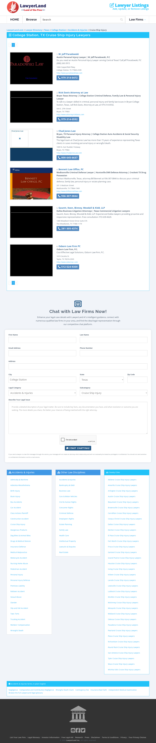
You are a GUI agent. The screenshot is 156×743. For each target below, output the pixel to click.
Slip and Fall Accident (19, 608)
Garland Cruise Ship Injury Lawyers (122, 552)
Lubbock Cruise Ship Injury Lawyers (122, 591)
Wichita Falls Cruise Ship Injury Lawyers (124, 669)
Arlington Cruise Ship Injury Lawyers (123, 491)
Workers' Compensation (20, 625)
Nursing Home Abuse (19, 563)
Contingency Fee (82, 690)
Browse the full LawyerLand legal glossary (26, 693)
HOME (14, 19)
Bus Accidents (16, 502)
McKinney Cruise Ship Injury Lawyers (123, 602)
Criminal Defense (66, 513)
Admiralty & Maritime (19, 479)
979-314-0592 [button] (69, 119)
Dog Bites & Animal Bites (20, 535)
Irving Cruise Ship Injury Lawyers (121, 569)
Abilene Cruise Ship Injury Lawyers (122, 479)
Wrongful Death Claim (65, 690)
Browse (31, 19)
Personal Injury (16, 574)
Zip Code (131, 374)
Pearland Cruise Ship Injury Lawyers (122, 630)
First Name (13, 335)
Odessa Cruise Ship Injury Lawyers (122, 619)
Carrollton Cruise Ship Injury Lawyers (123, 513)
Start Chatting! (79, 448)
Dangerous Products (18, 530)
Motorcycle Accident (18, 558)
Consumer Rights (66, 507)
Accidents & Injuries (77, 30)
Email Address (14, 348)
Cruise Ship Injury (17, 524)
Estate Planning (65, 524)
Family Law (63, 530)
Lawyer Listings (131, 5)
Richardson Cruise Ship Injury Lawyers (123, 642)
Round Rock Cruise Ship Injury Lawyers (124, 647)
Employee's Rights (66, 519)
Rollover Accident (17, 591)
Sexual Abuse (15, 597)
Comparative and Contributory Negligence (37, 690)
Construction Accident (19, 519)
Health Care (64, 535)
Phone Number (86, 348)
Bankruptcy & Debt (67, 485)
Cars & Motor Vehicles (68, 496)
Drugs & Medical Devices (20, 541)
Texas (46, 30)
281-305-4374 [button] (69, 228)
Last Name (84, 335)
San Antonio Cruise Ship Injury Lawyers (124, 653)
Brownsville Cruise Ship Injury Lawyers (124, 507)
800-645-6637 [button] (69, 157)
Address (12, 361)
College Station (58, 30)
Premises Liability (17, 586)
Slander (13, 602)
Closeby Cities (114, 472)
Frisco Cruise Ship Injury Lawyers (121, 547)
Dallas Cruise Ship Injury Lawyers (121, 524)
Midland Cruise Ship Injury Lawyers (122, 614)
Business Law (64, 491)
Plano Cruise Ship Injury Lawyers (121, 636)
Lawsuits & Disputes (67, 547)
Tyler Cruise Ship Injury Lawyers (121, 658)
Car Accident (15, 507)
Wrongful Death (16, 630)
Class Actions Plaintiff (19, 513)
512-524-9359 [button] (69, 266)
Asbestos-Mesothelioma (20, 485)
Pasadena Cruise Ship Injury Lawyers (123, 625)
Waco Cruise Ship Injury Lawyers (121, 664)
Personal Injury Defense (20, 580)
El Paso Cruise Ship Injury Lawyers (122, 535)
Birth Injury (15, 491)
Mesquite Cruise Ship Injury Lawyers (123, 608)
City (10, 374)
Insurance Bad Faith (99, 690)
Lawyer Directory (33, 30)
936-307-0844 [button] (69, 196)
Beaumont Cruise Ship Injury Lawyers (123, 502)
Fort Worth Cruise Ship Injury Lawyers (123, 541)
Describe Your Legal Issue (19, 400)
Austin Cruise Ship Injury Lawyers (121, 496)
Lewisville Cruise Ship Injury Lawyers (123, 586)
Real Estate (63, 552)
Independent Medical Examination (123, 690)
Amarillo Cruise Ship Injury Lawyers (122, 485)
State (82, 374)
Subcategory (85, 388)
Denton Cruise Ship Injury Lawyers (122, 530)
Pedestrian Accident (18, 569)
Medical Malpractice (18, 552)
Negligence (13, 690)
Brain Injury (15, 496)
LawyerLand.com (15, 30)
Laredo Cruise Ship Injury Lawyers (122, 580)
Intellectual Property (67, 541)
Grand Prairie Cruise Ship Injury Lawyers (124, 558)
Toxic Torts (14, 614)
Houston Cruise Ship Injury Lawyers (122, 563)
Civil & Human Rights (67, 502)
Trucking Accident (17, 619)
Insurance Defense (18, 547)
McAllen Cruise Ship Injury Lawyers (122, 597)
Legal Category (15, 388)
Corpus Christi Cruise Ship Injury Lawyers (125, 519)
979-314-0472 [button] (69, 77)
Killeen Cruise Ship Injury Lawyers (122, 574)
